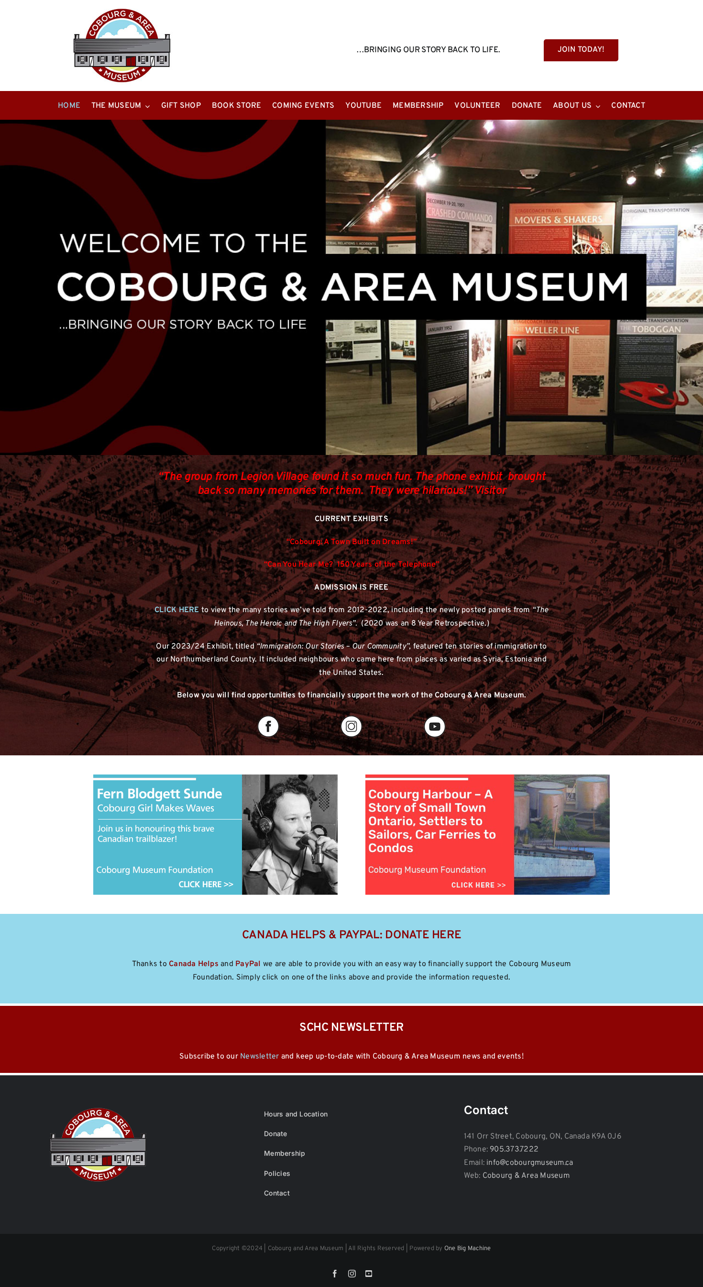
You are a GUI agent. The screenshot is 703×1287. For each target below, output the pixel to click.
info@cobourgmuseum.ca (529, 1163)
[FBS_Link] (215, 778)
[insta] (351, 716)
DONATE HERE (423, 935)
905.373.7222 (514, 1149)
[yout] (434, 716)
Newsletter (259, 1056)
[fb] (268, 716)
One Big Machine (467, 1249)
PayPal (248, 964)
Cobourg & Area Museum (526, 1176)
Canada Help (192, 964)
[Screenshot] (487, 778)
